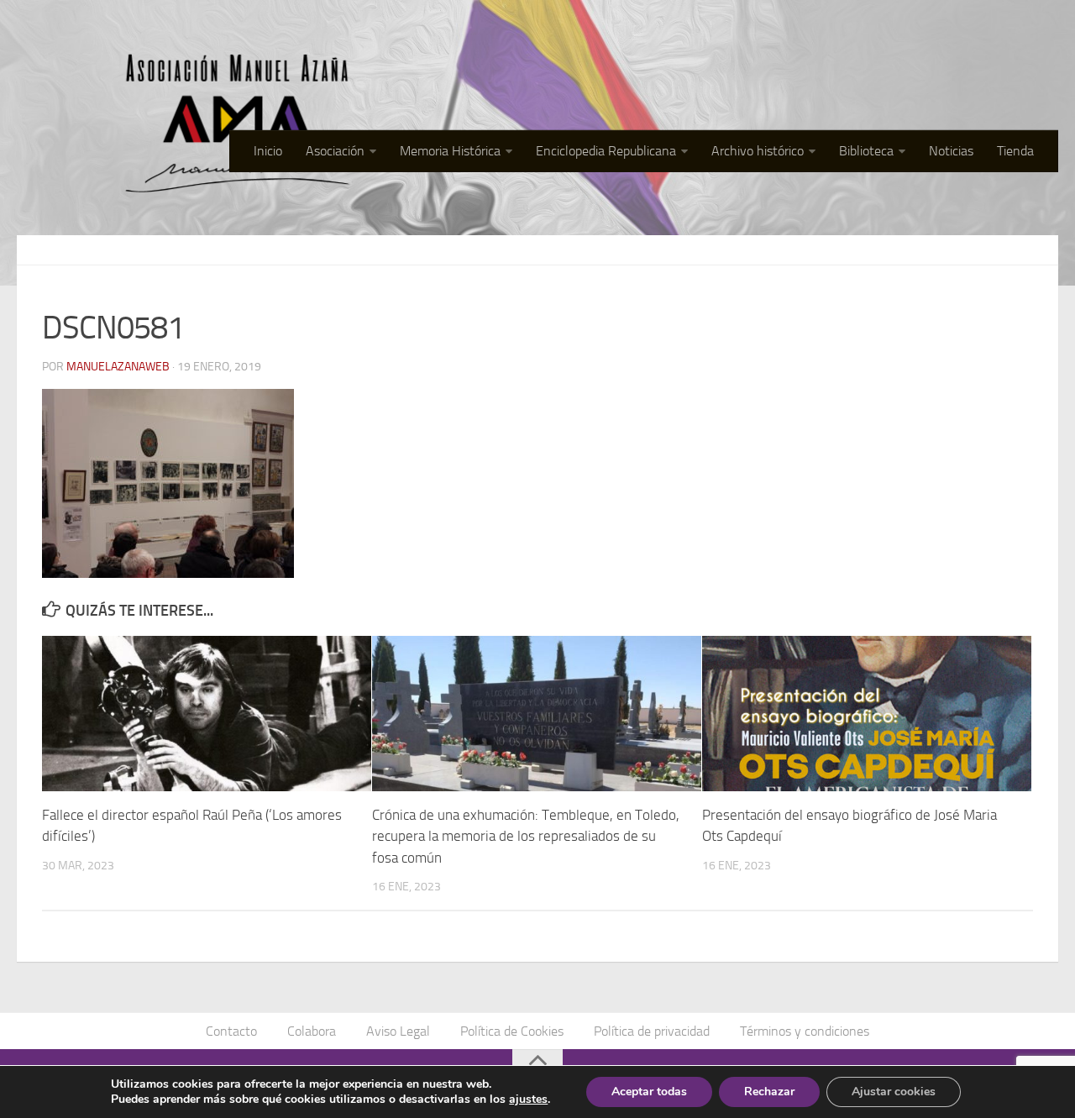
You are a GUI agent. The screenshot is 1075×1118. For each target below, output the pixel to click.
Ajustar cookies (894, 1092)
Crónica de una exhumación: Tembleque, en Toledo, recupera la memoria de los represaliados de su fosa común (525, 836)
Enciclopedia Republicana (606, 151)
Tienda (1015, 151)
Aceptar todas (649, 1092)
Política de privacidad (652, 1031)
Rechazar (769, 1092)
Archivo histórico (757, 151)
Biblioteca (866, 151)
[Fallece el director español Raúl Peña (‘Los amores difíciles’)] (206, 713)
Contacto (231, 1031)
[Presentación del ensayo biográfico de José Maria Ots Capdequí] (866, 713)
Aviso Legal (398, 1031)
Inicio (268, 151)
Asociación (335, 151)
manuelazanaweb (118, 367)
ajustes (528, 1099)
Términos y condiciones (804, 1031)
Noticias (951, 151)
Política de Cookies (512, 1031)
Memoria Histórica (450, 151)
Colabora (311, 1031)
